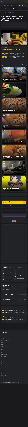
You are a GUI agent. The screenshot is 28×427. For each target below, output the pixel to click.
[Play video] (14, 37)
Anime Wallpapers (4, 354)
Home (2, 12)
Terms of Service (4, 375)
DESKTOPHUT (5, 332)
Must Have (3, 347)
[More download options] (24, 202)
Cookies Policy (3, 378)
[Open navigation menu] (25, 5)
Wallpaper (4, 53)
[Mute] (23, 43)
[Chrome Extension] (13, 221)
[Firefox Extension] (15, 221)
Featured (2, 346)
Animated (21, 52)
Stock (3, 52)
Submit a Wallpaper (6, 340)
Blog (2, 369)
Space (2, 363)
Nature (2, 361)
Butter (12, 52)
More (3, 65)
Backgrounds (22, 8)
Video (6, 52)
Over (14, 52)
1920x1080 (4, 57)
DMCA (2, 373)
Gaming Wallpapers (4, 358)
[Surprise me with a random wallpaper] (19, 5)
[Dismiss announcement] (26, 1)
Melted (8, 52)
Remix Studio (14, 215)
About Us (2, 368)
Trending (5, 8)
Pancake (17, 52)
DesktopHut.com (7, 382)
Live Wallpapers (13, 8)
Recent (2, 342)
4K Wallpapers (3, 356)
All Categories (3, 349)
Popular (2, 344)
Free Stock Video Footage (9, 12)
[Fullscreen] (25, 43)
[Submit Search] (22, 5)
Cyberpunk (3, 359)
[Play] (3, 43)
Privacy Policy (3, 377)
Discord (2, 371)
